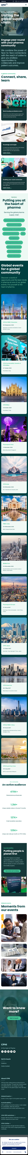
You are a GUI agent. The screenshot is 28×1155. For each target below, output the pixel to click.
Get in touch (14, 1018)
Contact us (3, 1063)
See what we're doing (12, 871)
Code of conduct (5, 1066)
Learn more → (7, 153)
